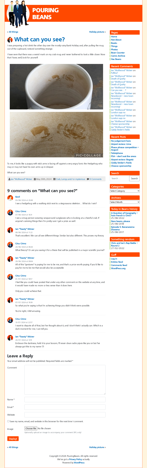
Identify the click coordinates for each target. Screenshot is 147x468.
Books (114, 43)
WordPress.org (118, 268)
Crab (58, 179)
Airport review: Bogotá (122, 159)
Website (11, 414)
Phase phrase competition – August (125, 148)
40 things (13, 31)
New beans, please (120, 221)
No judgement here (121, 140)
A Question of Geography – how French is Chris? (124, 214)
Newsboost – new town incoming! (122, 97)
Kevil (17, 196)
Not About (116, 39)
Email (10, 407)
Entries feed (117, 261)
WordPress (79, 462)
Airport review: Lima (121, 144)
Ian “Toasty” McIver (24, 228)
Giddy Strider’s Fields (120, 129)
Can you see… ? (118, 90)
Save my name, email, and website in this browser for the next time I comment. (46, 421)
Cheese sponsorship (120, 123)
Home (114, 36)
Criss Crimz (20, 211)
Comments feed (119, 265)
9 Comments (95, 179)
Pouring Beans (45, 13)
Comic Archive (118, 55)
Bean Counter (118, 52)
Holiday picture (96, 31)
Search (134, 178)
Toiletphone (117, 153)
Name (10, 399)
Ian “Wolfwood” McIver (21, 179)
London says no (118, 112)
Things (114, 46)
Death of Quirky (118, 78)
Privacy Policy (75, 459)
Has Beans (116, 59)
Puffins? (114, 72)
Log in (114, 258)
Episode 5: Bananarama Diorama (122, 228)
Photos (114, 49)
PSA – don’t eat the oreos (123, 156)
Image (10, 428)
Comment (12, 367)
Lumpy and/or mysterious (73, 179)
